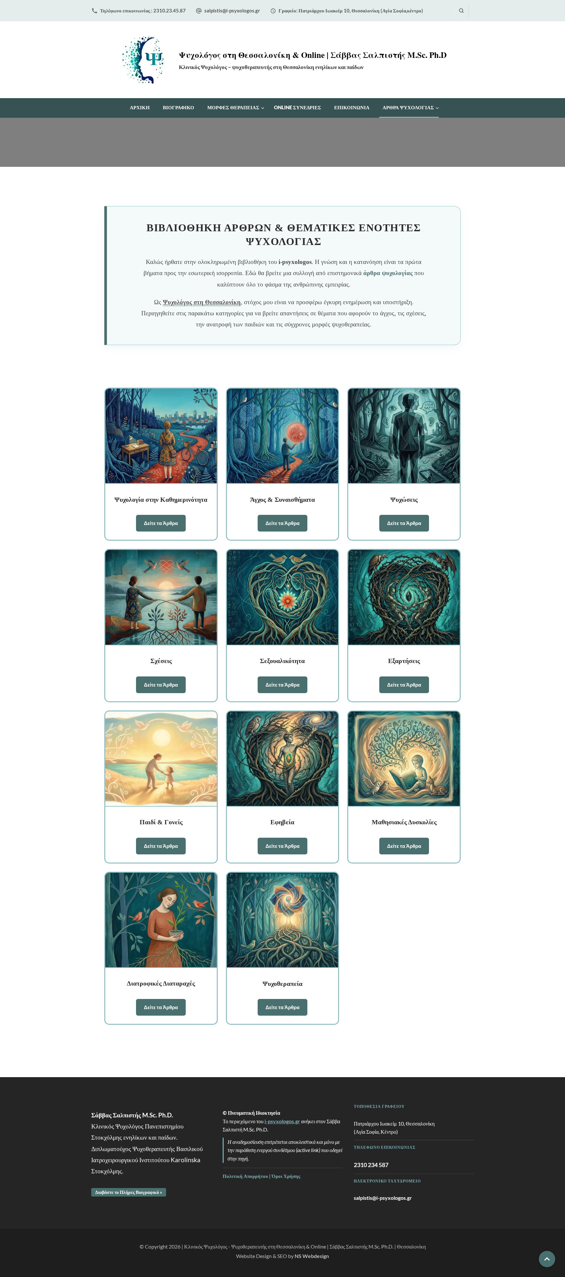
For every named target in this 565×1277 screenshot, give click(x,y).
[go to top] (547, 1259)
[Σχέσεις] (161, 597)
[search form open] (461, 10)
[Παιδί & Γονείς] (161, 759)
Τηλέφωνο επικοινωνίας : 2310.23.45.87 (143, 10)
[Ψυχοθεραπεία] (282, 920)
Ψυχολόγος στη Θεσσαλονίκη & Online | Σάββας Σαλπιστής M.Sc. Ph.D (313, 55)
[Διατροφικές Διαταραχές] (161, 920)
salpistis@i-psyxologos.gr (232, 10)
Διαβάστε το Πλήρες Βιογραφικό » (128, 1192)
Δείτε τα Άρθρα (161, 523)
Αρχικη (140, 107)
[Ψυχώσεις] (404, 436)
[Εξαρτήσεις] (404, 597)
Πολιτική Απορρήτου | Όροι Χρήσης (261, 1176)
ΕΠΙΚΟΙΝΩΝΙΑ (351, 107)
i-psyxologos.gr (282, 1121)
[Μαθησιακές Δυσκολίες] (404, 759)
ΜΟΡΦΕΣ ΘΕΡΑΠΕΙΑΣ (233, 107)
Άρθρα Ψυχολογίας (408, 107)
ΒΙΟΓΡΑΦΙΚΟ (178, 107)
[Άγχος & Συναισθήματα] (282, 436)
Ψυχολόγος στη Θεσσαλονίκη (202, 302)
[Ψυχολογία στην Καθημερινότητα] (161, 436)
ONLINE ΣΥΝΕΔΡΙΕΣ (297, 107)
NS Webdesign (312, 1256)
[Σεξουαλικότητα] (282, 597)
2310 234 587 (371, 1164)
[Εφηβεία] (282, 759)
